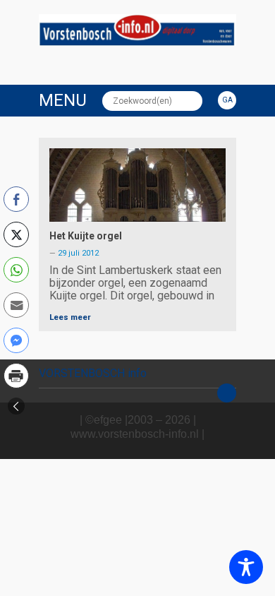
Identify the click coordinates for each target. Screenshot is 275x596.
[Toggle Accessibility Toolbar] (246, 567)
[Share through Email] (16, 305)
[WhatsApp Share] (16, 269)
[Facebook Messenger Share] (16, 340)
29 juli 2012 (78, 253)
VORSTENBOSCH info (93, 373)
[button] (16, 406)
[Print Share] (16, 375)
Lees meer (70, 317)
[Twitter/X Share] (16, 234)
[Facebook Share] (16, 199)
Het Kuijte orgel (85, 236)
